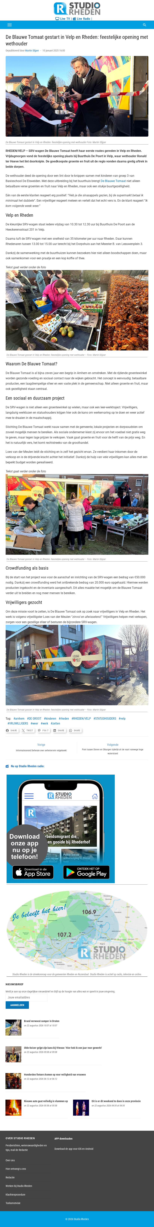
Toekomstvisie (13, 1203)
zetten (56, 723)
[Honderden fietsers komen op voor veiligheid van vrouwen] (13, 1088)
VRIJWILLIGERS (18, 723)
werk (45, 723)
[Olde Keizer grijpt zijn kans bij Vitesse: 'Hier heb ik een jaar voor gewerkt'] (13, 1061)
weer (35, 723)
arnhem (19, 718)
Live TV (64, 19)
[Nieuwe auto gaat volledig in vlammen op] (13, 1114)
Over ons (10, 1160)
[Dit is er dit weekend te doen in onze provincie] (81, 1114)
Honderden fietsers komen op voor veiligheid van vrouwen (55, 1074)
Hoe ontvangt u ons (16, 1168)
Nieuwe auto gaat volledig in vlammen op (46, 1101)
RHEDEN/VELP (82, 718)
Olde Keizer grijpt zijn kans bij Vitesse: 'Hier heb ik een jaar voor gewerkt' (63, 1047)
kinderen (51, 718)
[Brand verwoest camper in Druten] (13, 1034)
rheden (64, 718)
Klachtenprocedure (15, 1194)
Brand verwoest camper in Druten (41, 1021)
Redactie (10, 1177)
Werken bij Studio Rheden (19, 1185)
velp (122, 718)
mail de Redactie (19, 1149)
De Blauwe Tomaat (113, 181)
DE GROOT (35, 718)
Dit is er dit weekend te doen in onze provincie (116, 1101)
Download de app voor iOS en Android (73, 1148)
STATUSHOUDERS (105, 718)
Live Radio (83, 19)
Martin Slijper (32, 50)
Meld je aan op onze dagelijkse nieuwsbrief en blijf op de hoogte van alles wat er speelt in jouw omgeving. (60, 991)
